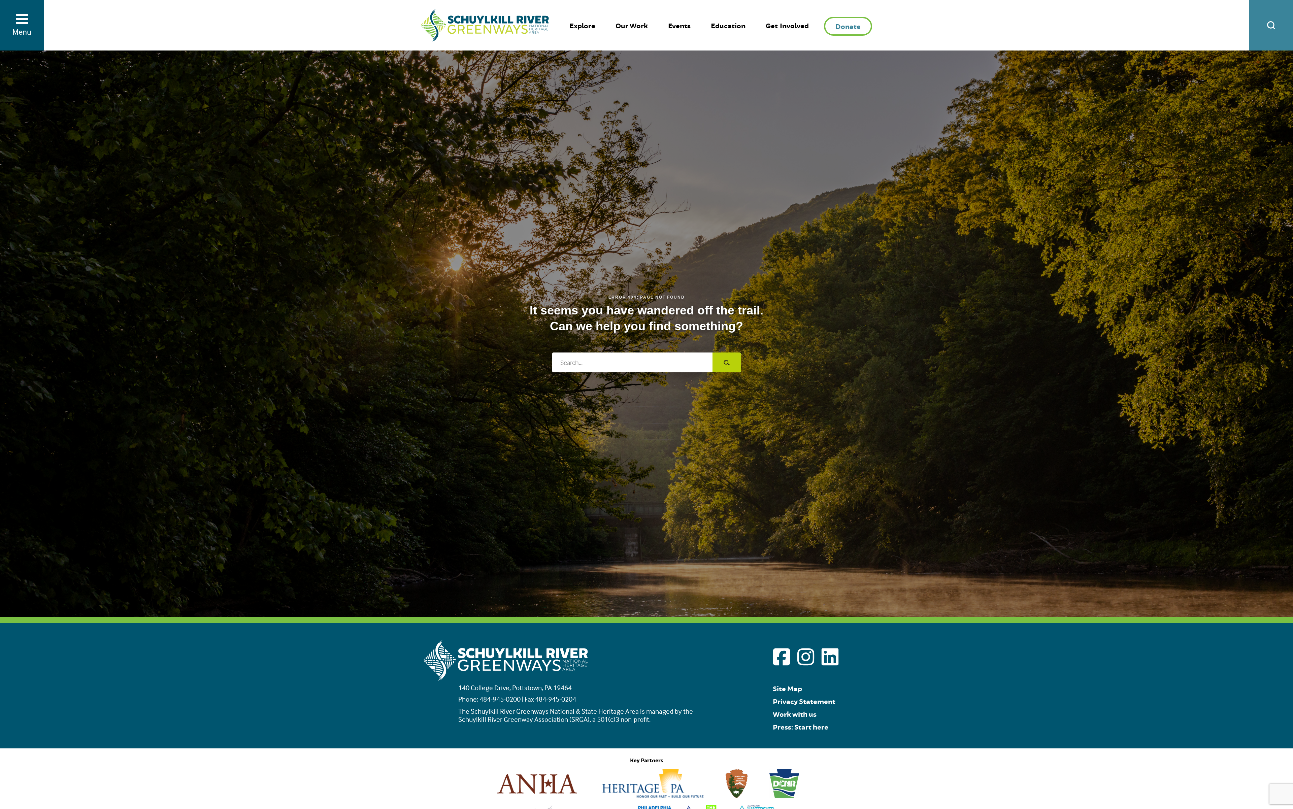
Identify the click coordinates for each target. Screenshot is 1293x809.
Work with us (795, 714)
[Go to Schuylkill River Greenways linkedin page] (830, 657)
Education (728, 26)
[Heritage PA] (653, 795)
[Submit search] (726, 362)
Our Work (632, 26)
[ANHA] (537, 795)
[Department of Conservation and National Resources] (784, 795)
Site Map (787, 689)
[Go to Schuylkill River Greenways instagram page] (806, 657)
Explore (582, 26)
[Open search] (1271, 25)
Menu (21, 32)
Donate (848, 26)
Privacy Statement (804, 701)
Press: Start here (800, 727)
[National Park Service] (737, 795)
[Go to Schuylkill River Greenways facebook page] (781, 657)
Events (679, 26)
